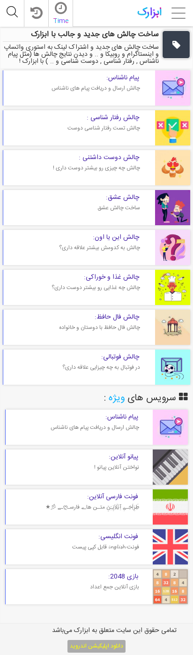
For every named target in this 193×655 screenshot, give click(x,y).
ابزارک (149, 13)
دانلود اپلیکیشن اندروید (96, 646)
